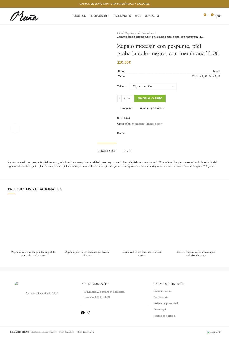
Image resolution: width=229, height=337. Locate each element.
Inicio (120, 33)
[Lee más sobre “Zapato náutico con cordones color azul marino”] (164, 212)
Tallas (121, 86)
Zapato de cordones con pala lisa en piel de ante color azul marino (33, 253)
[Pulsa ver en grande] (15, 128)
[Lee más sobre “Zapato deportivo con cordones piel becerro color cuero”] (110, 212)
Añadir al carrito (150, 98)
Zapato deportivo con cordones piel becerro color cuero (87, 253)
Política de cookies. (165, 315)
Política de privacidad (85, 332)
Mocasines (148, 33)
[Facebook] (83, 314)
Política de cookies (66, 332)
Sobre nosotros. (163, 290)
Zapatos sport (132, 33)
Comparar (126, 108)
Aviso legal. (160, 309)
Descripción (106, 150)
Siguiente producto (219, 35)
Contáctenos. (161, 297)
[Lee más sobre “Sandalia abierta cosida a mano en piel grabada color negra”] (218, 212)
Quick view (55, 220)
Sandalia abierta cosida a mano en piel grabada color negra (196, 253)
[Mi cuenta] (190, 16)
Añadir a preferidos (152, 108)
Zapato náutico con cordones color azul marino (142, 253)
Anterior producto (212, 35)
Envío (127, 150)
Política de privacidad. (166, 303)
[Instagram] (88, 314)
